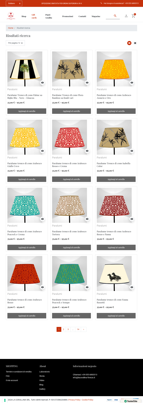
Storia (42, 376)
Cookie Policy (87, 400)
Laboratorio (44, 372)
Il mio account (12, 380)
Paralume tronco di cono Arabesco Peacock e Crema (24, 233)
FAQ (7, 376)
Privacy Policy (74, 400)
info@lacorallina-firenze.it (84, 377)
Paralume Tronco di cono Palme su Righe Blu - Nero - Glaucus (24, 96)
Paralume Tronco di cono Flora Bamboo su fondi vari (67, 96)
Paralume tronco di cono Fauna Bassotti (112, 301)
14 (78, 329)
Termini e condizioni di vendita (19, 372)
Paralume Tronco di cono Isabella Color (113, 165)
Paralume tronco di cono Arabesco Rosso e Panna (114, 233)
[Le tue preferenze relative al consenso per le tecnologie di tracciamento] (5, 400)
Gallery (42, 389)
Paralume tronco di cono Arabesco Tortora (69, 233)
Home (10, 28)
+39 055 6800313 (132, 3)
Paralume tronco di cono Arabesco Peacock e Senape (69, 301)
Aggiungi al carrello (26, 111)
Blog (41, 385)
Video (41, 380)
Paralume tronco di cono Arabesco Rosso (24, 301)
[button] (133, 16)
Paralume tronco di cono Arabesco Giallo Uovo (24, 165)
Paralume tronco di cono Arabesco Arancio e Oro (114, 96)
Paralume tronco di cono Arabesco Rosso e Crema (69, 165)
